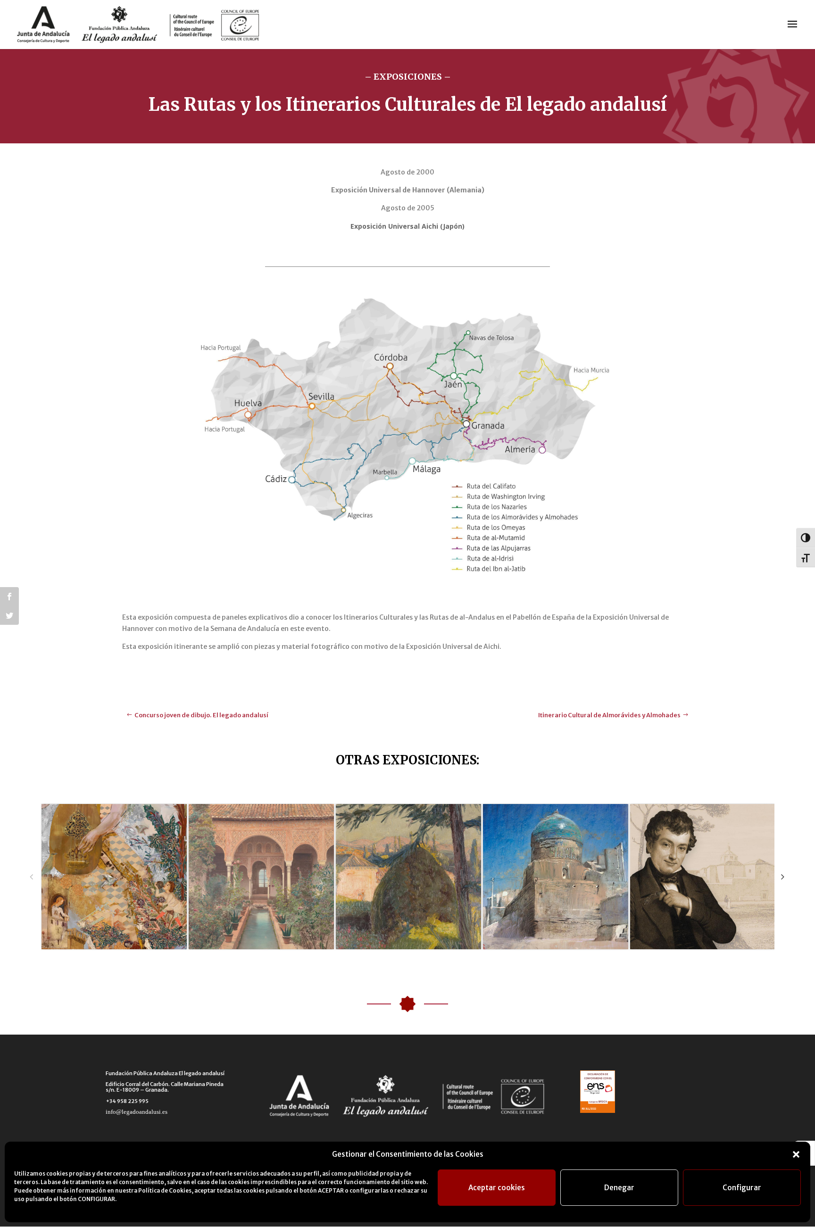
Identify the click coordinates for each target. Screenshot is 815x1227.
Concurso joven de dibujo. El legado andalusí (201, 715)
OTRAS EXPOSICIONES (406, 760)
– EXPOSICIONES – (408, 76)
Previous (31, 876)
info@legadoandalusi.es (136, 1111)
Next (783, 876)
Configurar (742, 1187)
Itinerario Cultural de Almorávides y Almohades (609, 715)
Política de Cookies (164, 1190)
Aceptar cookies (496, 1187)
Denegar (619, 1187)
